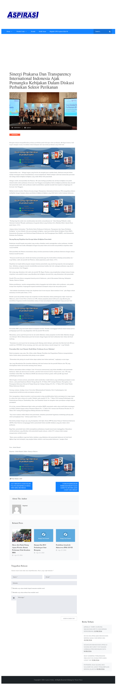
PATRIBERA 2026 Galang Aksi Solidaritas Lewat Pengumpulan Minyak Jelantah (96, 667)
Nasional (15, 134)
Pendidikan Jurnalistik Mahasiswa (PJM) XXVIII (64, 546)
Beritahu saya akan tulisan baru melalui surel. (26, 592)
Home (8, 31)
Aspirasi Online (49, 680)
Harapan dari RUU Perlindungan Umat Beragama (40, 547)
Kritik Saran (42, 31)
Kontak (33, 31)
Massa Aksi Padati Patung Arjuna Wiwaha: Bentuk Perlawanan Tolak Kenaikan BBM (21, 549)
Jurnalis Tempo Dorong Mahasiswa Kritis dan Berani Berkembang (95, 629)
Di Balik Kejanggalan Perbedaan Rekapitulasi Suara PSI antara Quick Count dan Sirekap (68, 487)
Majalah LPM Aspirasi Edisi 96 (59, 31)
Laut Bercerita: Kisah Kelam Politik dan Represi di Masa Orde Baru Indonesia (21, 486)
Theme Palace (78, 680)
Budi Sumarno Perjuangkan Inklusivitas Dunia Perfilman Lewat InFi (95, 658)
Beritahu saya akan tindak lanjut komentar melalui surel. (29, 588)
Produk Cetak (21, 31)
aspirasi (29, 127)
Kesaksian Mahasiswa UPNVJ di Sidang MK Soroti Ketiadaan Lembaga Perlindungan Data (95, 647)
